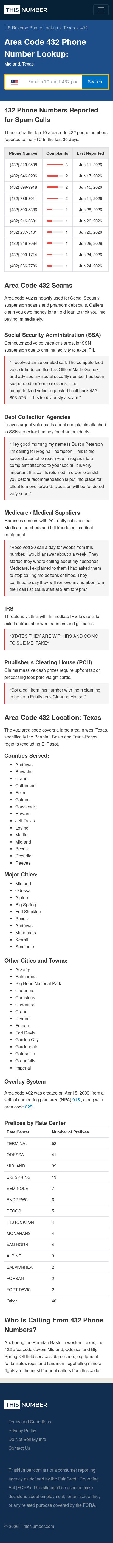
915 (76, 1099)
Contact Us (19, 1448)
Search (95, 81)
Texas (69, 27)
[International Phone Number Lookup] (25, 10)
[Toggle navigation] (101, 9)
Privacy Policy (22, 1430)
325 (29, 1107)
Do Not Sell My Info (27, 1439)
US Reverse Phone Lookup (31, 27)
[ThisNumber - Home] (25, 1407)
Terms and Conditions (30, 1421)
